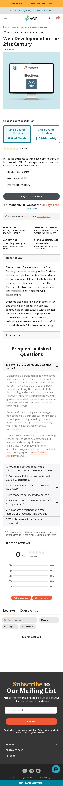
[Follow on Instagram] (31, 771)
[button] (31, 783)
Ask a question (21, 598)
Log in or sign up (44, 216)
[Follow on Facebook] (24, 771)
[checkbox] (28, 626)
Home (6, 27)
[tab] (29, 610)
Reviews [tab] (10, 610)
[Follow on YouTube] (38, 771)
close (59, 3)
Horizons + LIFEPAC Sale (19, 3)
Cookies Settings (44, 777)
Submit (31, 721)
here (18, 429)
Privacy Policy (37, 730)
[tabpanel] (31, 643)
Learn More (31, 208)
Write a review (42, 598)
